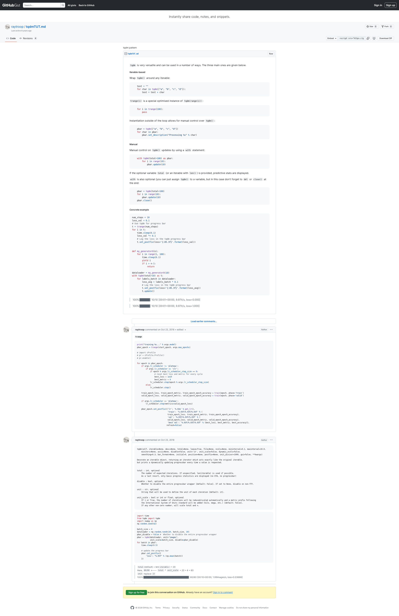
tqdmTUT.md (36, 27)
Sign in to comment (223, 592)
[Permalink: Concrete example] (127, 209)
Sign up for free (136, 592)
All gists (72, 5)
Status (185, 607)
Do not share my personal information (252, 607)
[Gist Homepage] (11, 5)
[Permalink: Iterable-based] (127, 72)
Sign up (390, 5)
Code (13, 38)
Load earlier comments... (204, 321)
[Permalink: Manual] (127, 144)
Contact (213, 607)
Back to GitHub (86, 5)
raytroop (17, 27)
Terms (158, 607)
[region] (199, 185)
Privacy (166, 607)
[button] (368, 38)
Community (195, 607)
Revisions (29, 38)
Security (176, 607)
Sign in (378, 5)
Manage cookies (226, 607)
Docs (205, 607)
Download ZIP (386, 38)
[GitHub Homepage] (132, 608)
